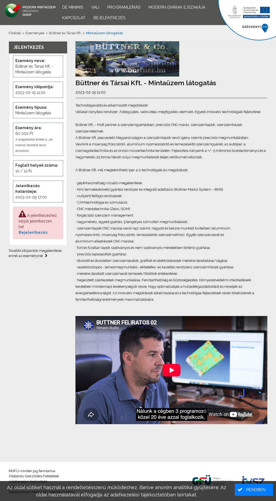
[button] (254, 490)
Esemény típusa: (31, 107)
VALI (95, 7)
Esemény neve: (30, 61)
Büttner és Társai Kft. (65, 33)
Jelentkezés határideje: (27, 189)
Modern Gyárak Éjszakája (177, 7)
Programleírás (123, 7)
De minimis (72, 7)
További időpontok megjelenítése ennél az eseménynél (35, 253)
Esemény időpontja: (34, 87)
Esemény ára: (28, 128)
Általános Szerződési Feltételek (34, 476)
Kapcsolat (73, 17)
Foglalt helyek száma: (36, 165)
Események (35, 33)
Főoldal (15, 33)
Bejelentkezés (33, 232)
